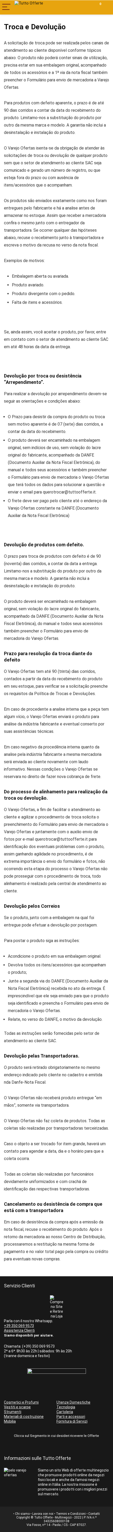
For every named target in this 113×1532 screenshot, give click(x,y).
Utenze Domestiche (73, 1402)
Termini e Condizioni (71, 1514)
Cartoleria (64, 1412)
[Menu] (6, 7)
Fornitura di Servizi (72, 1421)
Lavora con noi (42, 1514)
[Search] (85, 7)
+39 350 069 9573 (19, 1326)
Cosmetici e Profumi (21, 1402)
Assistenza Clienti (19, 1330)
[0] (96, 7)
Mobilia (10, 1421)
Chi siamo (22, 1514)
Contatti (94, 1514)
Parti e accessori (70, 1416)
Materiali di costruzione (24, 1416)
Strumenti (12, 1412)
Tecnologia (65, 1407)
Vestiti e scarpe (17, 1407)
